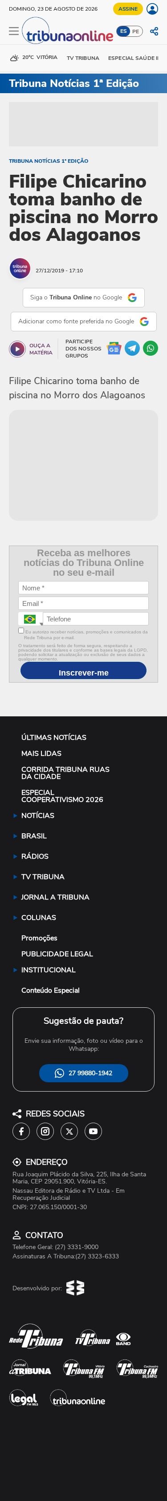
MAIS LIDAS (41, 753)
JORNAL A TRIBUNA (55, 897)
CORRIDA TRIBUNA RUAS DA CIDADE (65, 773)
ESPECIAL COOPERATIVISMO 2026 (62, 796)
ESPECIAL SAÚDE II (133, 58)
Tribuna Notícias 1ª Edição (48, 161)
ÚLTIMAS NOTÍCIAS (53, 737)
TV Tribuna (83, 58)
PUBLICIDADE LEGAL (57, 954)
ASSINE (128, 8)
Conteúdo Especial (50, 990)
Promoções (39, 938)
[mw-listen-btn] (17, 349)
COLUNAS (38, 918)
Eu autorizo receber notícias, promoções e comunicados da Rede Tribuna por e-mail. (86, 634)
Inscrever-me (84, 672)
